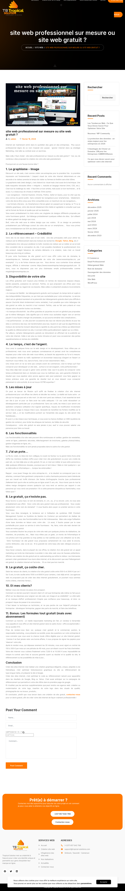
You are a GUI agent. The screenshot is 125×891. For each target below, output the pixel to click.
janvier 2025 (93, 211)
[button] (62, 814)
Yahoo (65, 241)
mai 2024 (92, 221)
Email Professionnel (96, 262)
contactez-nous (73, 694)
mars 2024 (92, 228)
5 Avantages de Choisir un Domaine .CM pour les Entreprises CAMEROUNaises (100, 151)
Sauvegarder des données (99, 272)
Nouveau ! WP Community (99, 133)
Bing (71, 241)
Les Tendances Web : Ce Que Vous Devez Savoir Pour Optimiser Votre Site (100, 125)
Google (59, 241)
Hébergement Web (96, 265)
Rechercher (95, 87)
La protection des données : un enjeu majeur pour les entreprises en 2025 (101, 141)
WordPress (92, 283)
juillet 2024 (93, 214)
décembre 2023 (94, 235)
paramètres (86, 883)
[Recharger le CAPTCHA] (23, 732)
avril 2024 (92, 225)
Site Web (39, 47)
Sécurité (91, 276)
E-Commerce (93, 258)
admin (13, 139)
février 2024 (93, 232)
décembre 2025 (94, 207)
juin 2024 (92, 218)
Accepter (103, 882)
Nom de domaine (95, 269)
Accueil (29, 47)
